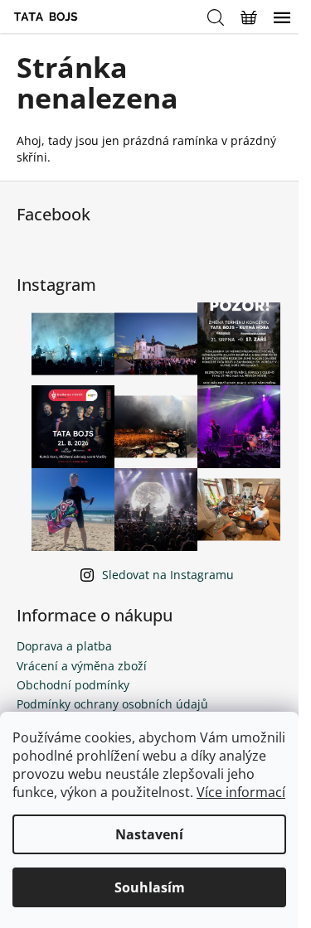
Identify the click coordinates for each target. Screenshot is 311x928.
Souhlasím (149, 887)
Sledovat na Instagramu (168, 574)
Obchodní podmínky (73, 685)
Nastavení (149, 834)
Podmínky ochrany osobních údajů (112, 704)
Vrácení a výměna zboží (82, 666)
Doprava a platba (64, 646)
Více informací (241, 792)
